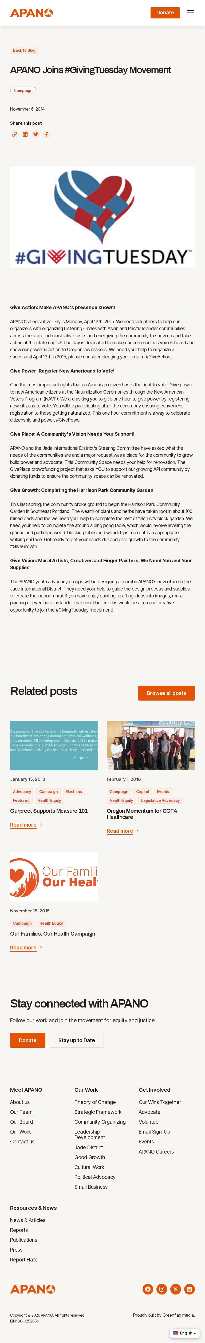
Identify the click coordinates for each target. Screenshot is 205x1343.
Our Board (21, 1122)
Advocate (150, 1112)
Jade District (88, 1147)
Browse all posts (166, 693)
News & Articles (27, 1220)
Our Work (20, 1131)
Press (16, 1250)
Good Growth (89, 1157)
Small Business (91, 1187)
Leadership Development (89, 1134)
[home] (31, 13)
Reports (19, 1230)
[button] (189, 12)
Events (146, 1141)
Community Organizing (100, 1122)
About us (20, 1102)
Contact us (22, 1141)
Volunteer (149, 1122)
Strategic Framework (98, 1112)
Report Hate (24, 1259)
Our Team (21, 1112)
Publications (23, 1240)
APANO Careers (156, 1151)
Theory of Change (95, 1102)
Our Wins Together (160, 1102)
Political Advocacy (95, 1177)
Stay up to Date (76, 1040)
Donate (28, 1040)
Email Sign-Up (155, 1131)
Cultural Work (89, 1167)
